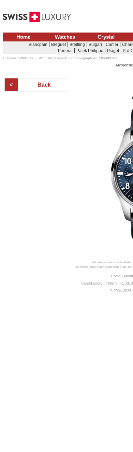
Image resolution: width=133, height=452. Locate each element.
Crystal (106, 37)
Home (23, 37)
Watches (65, 37)
